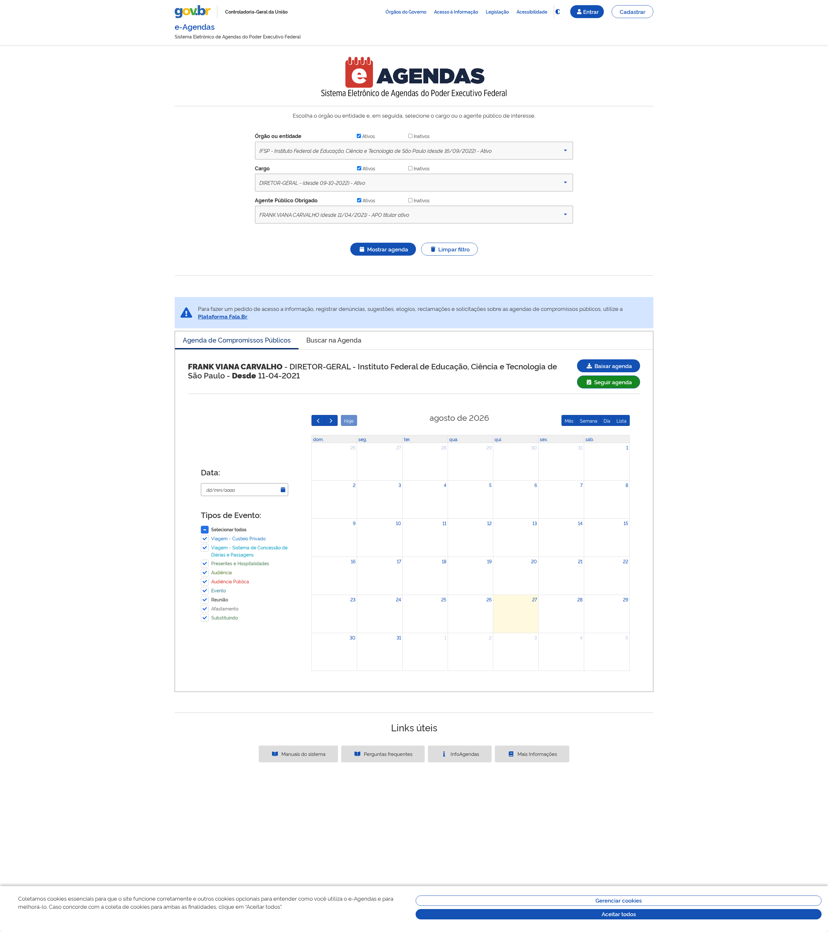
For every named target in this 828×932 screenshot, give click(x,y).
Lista (621, 421)
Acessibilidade (532, 11)
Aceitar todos (619, 913)
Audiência (221, 572)
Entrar (591, 11)
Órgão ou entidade (278, 135)
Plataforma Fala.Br (222, 316)
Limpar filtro (454, 249)
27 (398, 447)
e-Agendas (195, 26)
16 (353, 561)
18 (444, 561)
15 (626, 523)
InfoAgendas (464, 753)
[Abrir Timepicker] (283, 489)
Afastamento (224, 608)
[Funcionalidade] (557, 11)
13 (534, 523)
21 (580, 561)
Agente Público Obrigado (286, 200)
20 (534, 561)
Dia (607, 421)
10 (398, 523)
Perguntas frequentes (387, 753)
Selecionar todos (228, 529)
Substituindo (224, 617)
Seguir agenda (612, 382)
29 (489, 447)
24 (398, 599)
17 (399, 561)
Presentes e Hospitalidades (240, 563)
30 (534, 447)
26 (352, 447)
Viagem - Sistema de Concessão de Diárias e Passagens (249, 550)
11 (444, 523)
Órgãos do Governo (406, 11)
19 (489, 561)
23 (352, 599)
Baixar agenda (612, 365)
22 (625, 561)
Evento (218, 590)
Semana (588, 421)
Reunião (219, 599)
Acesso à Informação (456, 11)
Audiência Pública (230, 581)
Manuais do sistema (302, 753)
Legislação (497, 11)
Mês (569, 421)
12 (489, 523)
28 (443, 447)
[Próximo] (331, 420)
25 (443, 599)
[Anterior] (318, 420)
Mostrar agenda (387, 249)
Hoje (349, 421)
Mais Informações (536, 753)
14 (580, 523)
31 (580, 447)
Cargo (262, 168)
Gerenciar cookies (618, 900)
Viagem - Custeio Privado (238, 538)
